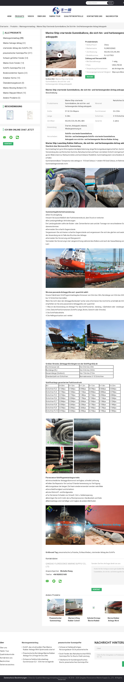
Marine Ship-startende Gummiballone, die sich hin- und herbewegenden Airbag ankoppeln (59, 81)
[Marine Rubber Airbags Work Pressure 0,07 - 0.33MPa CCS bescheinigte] (113, 607)
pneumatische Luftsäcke (68, 552)
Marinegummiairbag (27, 26)
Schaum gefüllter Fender (13, 58)
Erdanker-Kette (9, 78)
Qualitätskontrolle (73, 16)
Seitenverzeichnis (7, 665)
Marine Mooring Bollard (13, 88)
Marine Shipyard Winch (12, 93)
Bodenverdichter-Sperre (13, 73)
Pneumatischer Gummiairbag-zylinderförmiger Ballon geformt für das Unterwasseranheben (55, 619)
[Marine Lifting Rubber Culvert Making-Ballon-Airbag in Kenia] (73, 607)
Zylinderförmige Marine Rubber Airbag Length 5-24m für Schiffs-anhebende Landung (93, 619)
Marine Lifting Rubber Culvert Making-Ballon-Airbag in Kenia (74, 619)
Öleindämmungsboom (12, 83)
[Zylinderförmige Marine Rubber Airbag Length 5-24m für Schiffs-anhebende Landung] (93, 607)
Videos (31, 16)
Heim (9, 16)
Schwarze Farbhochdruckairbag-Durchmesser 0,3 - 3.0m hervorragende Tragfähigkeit (38, 660)
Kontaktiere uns (94, 16)
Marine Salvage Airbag (12, 43)
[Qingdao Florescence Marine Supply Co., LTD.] (62, 10)
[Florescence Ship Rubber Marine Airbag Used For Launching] (60, 55)
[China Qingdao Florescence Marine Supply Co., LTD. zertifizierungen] (10, 115)
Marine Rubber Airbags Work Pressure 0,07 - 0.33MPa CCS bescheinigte (113, 619)
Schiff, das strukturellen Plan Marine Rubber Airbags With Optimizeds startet (39, 648)
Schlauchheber (85, 552)
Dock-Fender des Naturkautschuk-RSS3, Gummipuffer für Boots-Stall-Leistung (75, 655)
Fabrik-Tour (54, 16)
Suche (110, 3)
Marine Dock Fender (11, 63)
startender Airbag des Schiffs (15, 48)
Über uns (41, 16)
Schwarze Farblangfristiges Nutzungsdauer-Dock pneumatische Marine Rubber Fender (73, 648)
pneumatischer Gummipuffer (15, 53)
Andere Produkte (10, 98)
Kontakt (90, 77)
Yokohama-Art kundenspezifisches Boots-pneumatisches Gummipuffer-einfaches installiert (74, 661)
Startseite (4, 26)
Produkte (19, 16)
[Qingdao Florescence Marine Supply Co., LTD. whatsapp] (12, 137)
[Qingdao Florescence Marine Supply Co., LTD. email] (6, 137)
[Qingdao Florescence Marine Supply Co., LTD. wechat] (19, 137)
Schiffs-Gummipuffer (12, 68)
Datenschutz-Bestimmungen (15, 678)
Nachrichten (112, 16)
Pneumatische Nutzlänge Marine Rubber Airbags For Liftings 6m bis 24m (39, 654)
